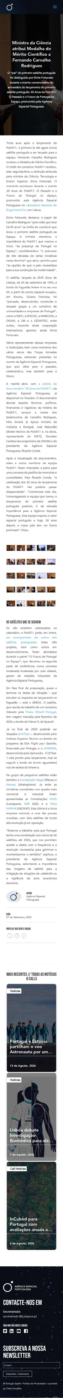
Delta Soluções (14, 1388)
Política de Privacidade (34, 1383)
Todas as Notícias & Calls (41, 976)
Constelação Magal (32, 780)
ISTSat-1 (26, 734)
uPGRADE (50, 748)
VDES (53, 799)
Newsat (11, 785)
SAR (26, 804)
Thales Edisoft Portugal (41, 712)
